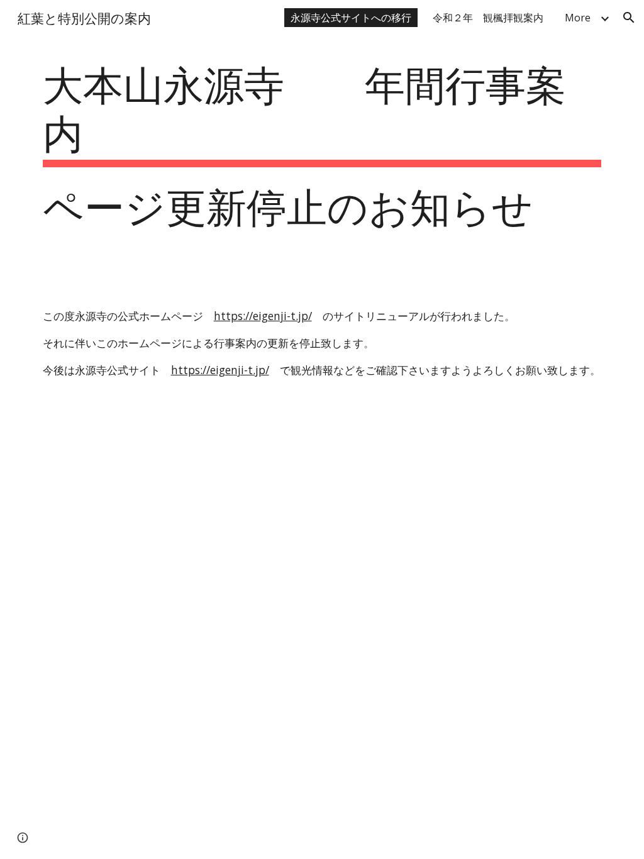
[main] (322, 162)
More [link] (578, 18)
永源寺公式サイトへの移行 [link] (351, 18)
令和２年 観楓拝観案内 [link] (488, 18)
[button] (629, 18)
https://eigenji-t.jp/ (263, 315)
